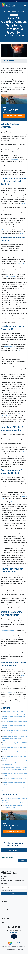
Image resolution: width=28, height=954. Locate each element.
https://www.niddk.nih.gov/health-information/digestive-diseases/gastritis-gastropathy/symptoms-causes (14, 738)
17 (21, 608)
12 (7, 453)
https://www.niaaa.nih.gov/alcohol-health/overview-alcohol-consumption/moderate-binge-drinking (14, 789)
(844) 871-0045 (14, 932)
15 (22, 546)
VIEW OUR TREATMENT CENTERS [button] (14, 115)
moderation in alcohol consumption (15, 589)
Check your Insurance (14, 850)
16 (18, 565)
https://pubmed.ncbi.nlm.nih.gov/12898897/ (13, 714)
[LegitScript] (14, 936)
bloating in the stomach (10, 276)
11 (17, 406)
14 (18, 534)
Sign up (14, 893)
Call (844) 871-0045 (22, 1)
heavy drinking (19, 133)
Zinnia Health (15, 698)
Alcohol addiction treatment (8, 630)
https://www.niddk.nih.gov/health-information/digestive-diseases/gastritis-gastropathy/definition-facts (14, 732)
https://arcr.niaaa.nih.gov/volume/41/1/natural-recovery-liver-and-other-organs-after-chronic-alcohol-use (14, 769)
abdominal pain (20, 263)
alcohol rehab (11, 692)
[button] (14, 61)
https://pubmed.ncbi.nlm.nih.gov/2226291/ (13, 711)
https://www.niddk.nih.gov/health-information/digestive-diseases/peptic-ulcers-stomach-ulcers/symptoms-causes (14, 762)
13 (11, 502)
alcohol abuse (14, 159)
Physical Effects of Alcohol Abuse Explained (13, 803)
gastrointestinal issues (9, 346)
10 (19, 350)
